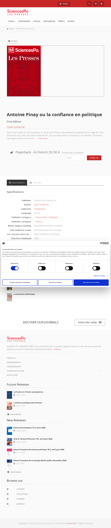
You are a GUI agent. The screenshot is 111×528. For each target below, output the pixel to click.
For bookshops (14, 366)
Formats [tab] (37, 182)
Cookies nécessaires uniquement (20, 282)
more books (15, 414)
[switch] (42, 268)
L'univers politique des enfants (28, 402)
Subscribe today (87, 322)
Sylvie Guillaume (16, 127)
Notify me (94, 157)
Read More (43, 138)
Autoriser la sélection (55, 282)
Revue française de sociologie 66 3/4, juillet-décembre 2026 (40, 460)
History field (41, 217)
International (49, 21)
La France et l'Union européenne (28, 392)
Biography (53, 217)
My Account (12, 375)
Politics (61, 21)
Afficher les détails (99, 276)
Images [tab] (14, 41)
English (65, 4)
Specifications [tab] (18, 182)
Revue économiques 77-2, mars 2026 (29, 427)
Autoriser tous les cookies (91, 282)
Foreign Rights (14, 362)
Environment (24, 21)
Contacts (11, 358)
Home (11, 21)
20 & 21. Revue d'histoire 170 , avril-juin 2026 (33, 439)
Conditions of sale (15, 371)
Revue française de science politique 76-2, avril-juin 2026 (39, 449)
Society (71, 21)
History (36, 21)
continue (57, 349)
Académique (39, 208)
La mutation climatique (24, 294)
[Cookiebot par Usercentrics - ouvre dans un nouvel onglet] (97, 243)
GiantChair (71, 523)
